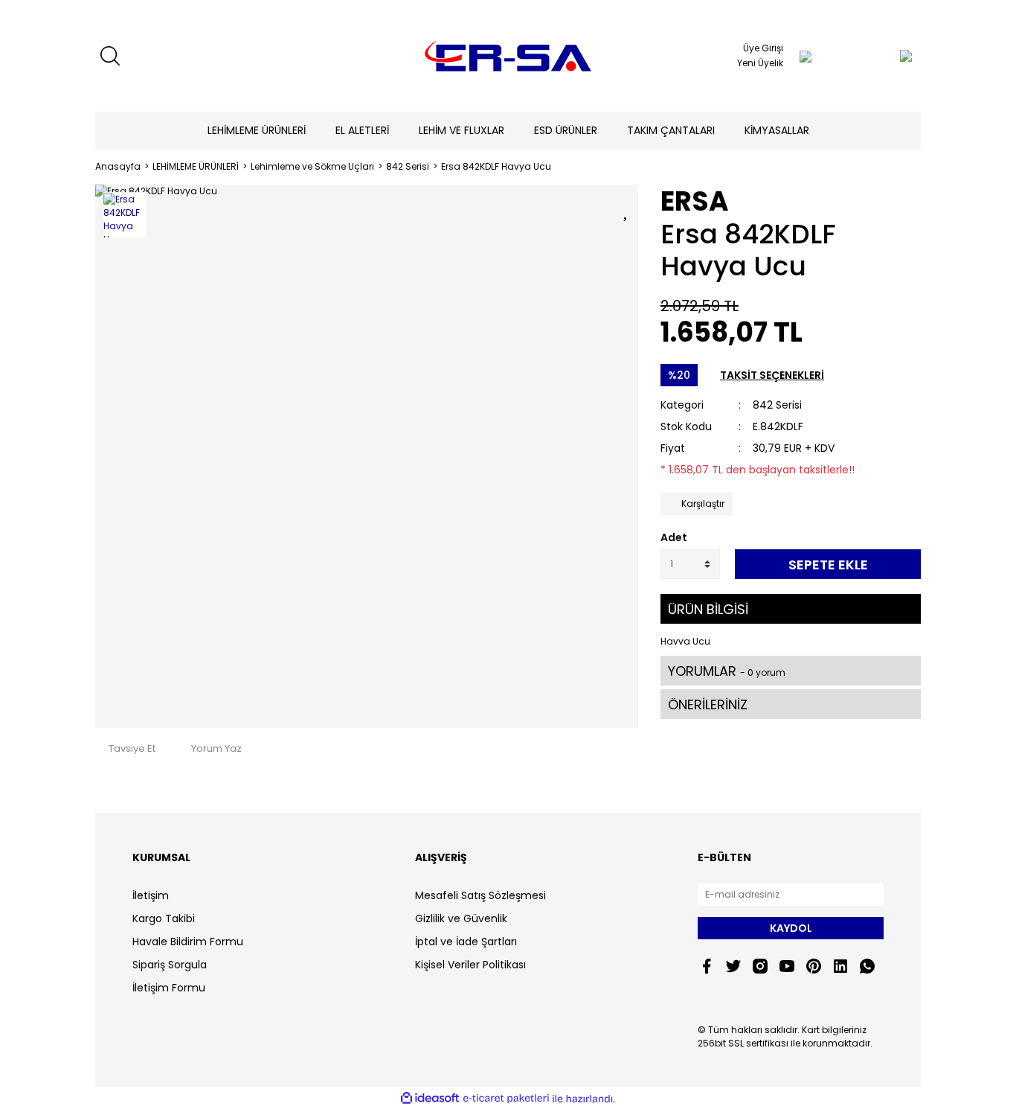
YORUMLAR (726, 671)
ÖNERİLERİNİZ (707, 704)
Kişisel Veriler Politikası (470, 964)
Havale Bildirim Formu (187, 941)
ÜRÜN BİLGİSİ (708, 609)
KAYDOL (791, 928)
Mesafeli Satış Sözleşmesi (480, 895)
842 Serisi (777, 404)
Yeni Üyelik (760, 63)
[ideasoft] (430, 1099)
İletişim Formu (168, 987)
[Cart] (876, 56)
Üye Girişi (763, 48)
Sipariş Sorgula (169, 964)
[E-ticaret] (506, 1098)
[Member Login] (805, 56)
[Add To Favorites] (627, 209)
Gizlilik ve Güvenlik (461, 918)
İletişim (150, 895)
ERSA (694, 201)
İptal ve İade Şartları (466, 941)
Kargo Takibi (163, 918)
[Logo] (508, 55)
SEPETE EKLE (828, 564)
